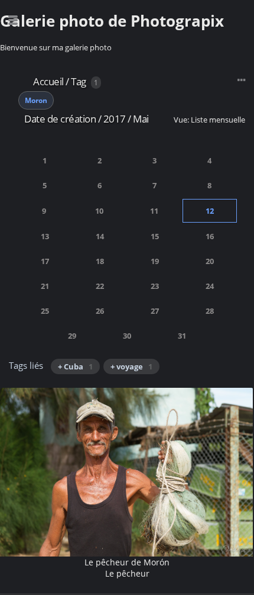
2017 (114, 119)
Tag (78, 81)
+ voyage (131, 366)
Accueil (48, 81)
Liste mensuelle (218, 119)
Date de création (60, 119)
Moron (36, 100)
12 (210, 210)
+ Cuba (75, 366)
